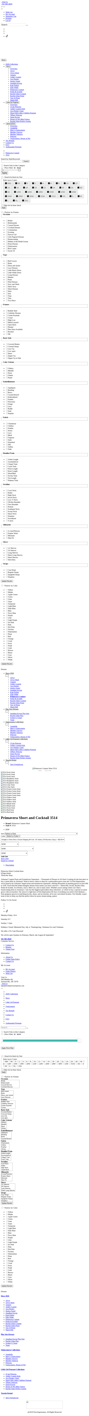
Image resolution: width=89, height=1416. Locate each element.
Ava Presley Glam (17, 747)
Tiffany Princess (16, 752)
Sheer (10, 353)
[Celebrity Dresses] (8, 1104)
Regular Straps (13, 572)
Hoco (8, 998)
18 (26, 187)
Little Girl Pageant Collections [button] (13, 1369)
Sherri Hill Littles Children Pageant (23, 750)
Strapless (11, 516)
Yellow (10, 590)
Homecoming (13, 239)
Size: (3, 834)
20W (51, 192)
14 (8, 187)
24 (54, 187)
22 (45, 187)
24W (74, 192)
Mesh (10, 435)
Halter (10, 493)
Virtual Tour (10, 949)
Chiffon (11, 426)
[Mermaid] (6, 1178)
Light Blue (12, 606)
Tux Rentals (10, 1011)
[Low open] (7, 1118)
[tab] (47, 690)
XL (16, 200)
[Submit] (27, 25)
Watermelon (12, 632)
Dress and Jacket (14, 266)
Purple (10, 615)
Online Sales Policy (13, 959)
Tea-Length (12, 478)
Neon (10, 373)
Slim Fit (11, 538)
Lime (10, 599)
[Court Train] (6, 1159)
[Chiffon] (5, 1145)
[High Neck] (7, 1168)
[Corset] (8, 1108)
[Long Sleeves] (8, 1189)
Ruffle (10, 409)
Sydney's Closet (16, 718)
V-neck (10, 521)
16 (17, 187)
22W (63, 192)
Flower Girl (12, 235)
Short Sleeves (13, 557)
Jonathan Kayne (16, 690)
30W (31, 196)
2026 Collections (12, 994)
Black (10, 653)
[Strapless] (7, 1201)
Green (10, 597)
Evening (11, 232)
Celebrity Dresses (14, 313)
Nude (10, 646)
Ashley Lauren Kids (17, 745)
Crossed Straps (13, 346)
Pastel (10, 378)
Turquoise (11, 604)
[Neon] (4, 1126)
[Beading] (6, 1135)
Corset (10, 318)
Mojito (10, 592)
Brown (10, 650)
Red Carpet (12, 249)
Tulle (10, 449)
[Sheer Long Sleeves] (8, 1190)
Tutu (9, 298)
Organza (11, 438)
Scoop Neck (12, 511)
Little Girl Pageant (12, 1002)
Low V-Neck (13, 500)
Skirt (9, 291)
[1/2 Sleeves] (8, 1185)
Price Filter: (9, 168)
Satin (10, 440)
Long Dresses (13, 275)
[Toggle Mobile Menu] (2, 988)
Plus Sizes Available (15, 329)
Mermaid (11, 536)
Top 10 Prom (15, 705)
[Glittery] (4, 1122)
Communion (12, 230)
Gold (10, 648)
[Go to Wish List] (4, 6)
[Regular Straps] (7, 1197)
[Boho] (7, 1093)
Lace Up (11, 349)
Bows (10, 392)
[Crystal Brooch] (6, 1139)
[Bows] (6, 1137)
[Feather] (5, 1147)
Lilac (10, 618)
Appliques (11, 388)
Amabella (13, 726)
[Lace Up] (7, 1116)
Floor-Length (13, 469)
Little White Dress (14, 273)
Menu (4, 60)
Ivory (10, 643)
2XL (26, 200)
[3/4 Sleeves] (8, 1187)
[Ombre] (4, 1128)
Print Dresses (12, 282)
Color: (3, 836)
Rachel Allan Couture (18, 701)
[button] (12, 64)
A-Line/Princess (14, 531)
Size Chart (5, 859)
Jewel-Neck (12, 497)
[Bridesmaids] (10, 1083)
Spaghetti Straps (14, 575)
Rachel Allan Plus (16, 716)
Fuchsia (11, 629)
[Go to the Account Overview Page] (2, 8)
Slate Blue (12, 608)
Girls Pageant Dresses (16, 237)
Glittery (10, 368)
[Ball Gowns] (7, 1091)
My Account (10, 14)
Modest (10, 277)
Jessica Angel (15, 688)
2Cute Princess (15, 743)
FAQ (7, 1019)
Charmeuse (12, 424)
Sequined (11, 442)
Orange (10, 639)
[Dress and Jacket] (7, 1095)
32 (8, 192)
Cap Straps (12, 570)
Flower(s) (11, 402)
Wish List (9, 12)
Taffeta (10, 447)
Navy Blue (12, 613)
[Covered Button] (7, 1112)
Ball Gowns (12, 261)
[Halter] (7, 1166)
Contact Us (10, 945)
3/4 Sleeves (12, 550)
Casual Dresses (13, 225)
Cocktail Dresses (14, 228)
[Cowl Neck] (7, 1164)
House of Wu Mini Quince (20, 756)
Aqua (10, 601)
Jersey (10, 431)
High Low (12, 320)
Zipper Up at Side (14, 358)
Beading (11, 390)
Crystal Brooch (13, 395)
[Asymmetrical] (6, 1155)
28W (20, 196)
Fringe (10, 404)
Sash (9, 411)
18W (40, 192)
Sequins (11, 413)
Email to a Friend (7, 861)
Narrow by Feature (12, 212)
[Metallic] (4, 1124)
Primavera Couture (18, 697)
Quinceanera (12, 246)
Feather (10, 399)
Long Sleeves (13, 553)
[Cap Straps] (7, 1195)
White (10, 660)
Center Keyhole (13, 315)
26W (9, 196)
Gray (10, 655)
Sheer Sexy (12, 287)
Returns (8, 947)
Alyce (12, 678)
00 (19, 183)
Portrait (10, 507)
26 (63, 187)
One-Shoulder (13, 504)
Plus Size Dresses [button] (7, 1334)
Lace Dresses (13, 268)
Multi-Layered (13, 322)
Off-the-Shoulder (14, 502)
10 (67, 183)
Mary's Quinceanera (17, 728)
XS (63, 196)
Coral (10, 641)
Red (9, 636)
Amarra (13, 682)
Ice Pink (11, 622)
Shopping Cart (11, 16)
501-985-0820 (6, 4)
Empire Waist (13, 533)
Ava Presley (14, 686)
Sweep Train (12, 476)
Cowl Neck (12, 491)
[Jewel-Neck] (7, 1170)
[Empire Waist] (6, 1176)
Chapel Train (12, 464)
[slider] (79, 1040)
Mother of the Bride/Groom (18, 242)
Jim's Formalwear (16, 764)
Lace (9, 406)
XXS (53, 196)
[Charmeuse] (5, 1143)
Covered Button (14, 344)
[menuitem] (47, 12)
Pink (9, 625)
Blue (9, 611)
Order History (11, 971)
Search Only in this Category (14, 165)
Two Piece (12, 301)
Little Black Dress (14, 270)
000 (9, 183)
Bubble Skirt (12, 311)
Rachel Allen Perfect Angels (20, 758)
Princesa (13, 735)
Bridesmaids (12, 223)
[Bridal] (10, 1081)
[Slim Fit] (6, 1180)
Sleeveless (11, 560)
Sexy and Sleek (13, 284)
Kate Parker (14, 692)
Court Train (12, 466)
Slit (9, 334)
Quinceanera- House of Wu (20, 737)
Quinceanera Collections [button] (10, 1350)
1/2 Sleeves (12, 548)
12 (76, 183)
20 (36, 187)
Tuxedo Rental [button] (7, 1393)
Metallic (11, 371)
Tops (9, 296)
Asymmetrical (13, 462)
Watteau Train (13, 480)
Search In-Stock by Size (13, 177)
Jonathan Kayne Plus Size (19, 714)
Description (10, 865)
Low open (11, 351)
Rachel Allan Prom (17, 703)
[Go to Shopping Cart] (2, 6)
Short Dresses (13, 289)
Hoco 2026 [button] (5, 1296)
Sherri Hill (14, 707)
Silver (10, 657)
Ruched (11, 332)
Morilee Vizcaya (16, 730)
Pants (10, 280)
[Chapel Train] (6, 1157)
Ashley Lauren (15, 684)
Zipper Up (12, 356)
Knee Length (12, 471)
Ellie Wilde (14, 694)
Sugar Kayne (15, 754)
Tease (12, 720)
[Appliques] (6, 1133)
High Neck (12, 495)
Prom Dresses (13, 244)
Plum (10, 634)
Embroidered (12, 397)
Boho (10, 263)
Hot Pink (11, 627)
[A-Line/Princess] (6, 1174)
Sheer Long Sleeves (15, 555)
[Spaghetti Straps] (7, 1199)
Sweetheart (12, 518)
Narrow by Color (11, 586)
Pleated (10, 327)
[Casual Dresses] (10, 1085)
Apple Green (12, 595)
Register (9, 18)
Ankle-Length (13, 459)
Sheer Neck (12, 514)
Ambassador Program (13, 1023)
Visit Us (4, 2)
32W (42, 196)
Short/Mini (12, 473)
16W (29, 192)
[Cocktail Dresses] (10, 1087)
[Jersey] (5, 1149)
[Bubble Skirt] (8, 1102)
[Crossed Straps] (7, 1114)
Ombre (10, 375)
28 (72, 187)
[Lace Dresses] (7, 1097)
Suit (9, 294)
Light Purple (12, 620)
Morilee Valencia (16, 733)
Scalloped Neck (13, 509)
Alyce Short (14, 680)
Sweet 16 (11, 251)
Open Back (12, 325)
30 (81, 187)
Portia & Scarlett (16, 699)
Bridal (10, 221)
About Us (9, 957)
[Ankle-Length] (6, 1153)
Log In (8, 21)
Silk (9, 445)
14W (18, 192)
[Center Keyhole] (8, 1106)
